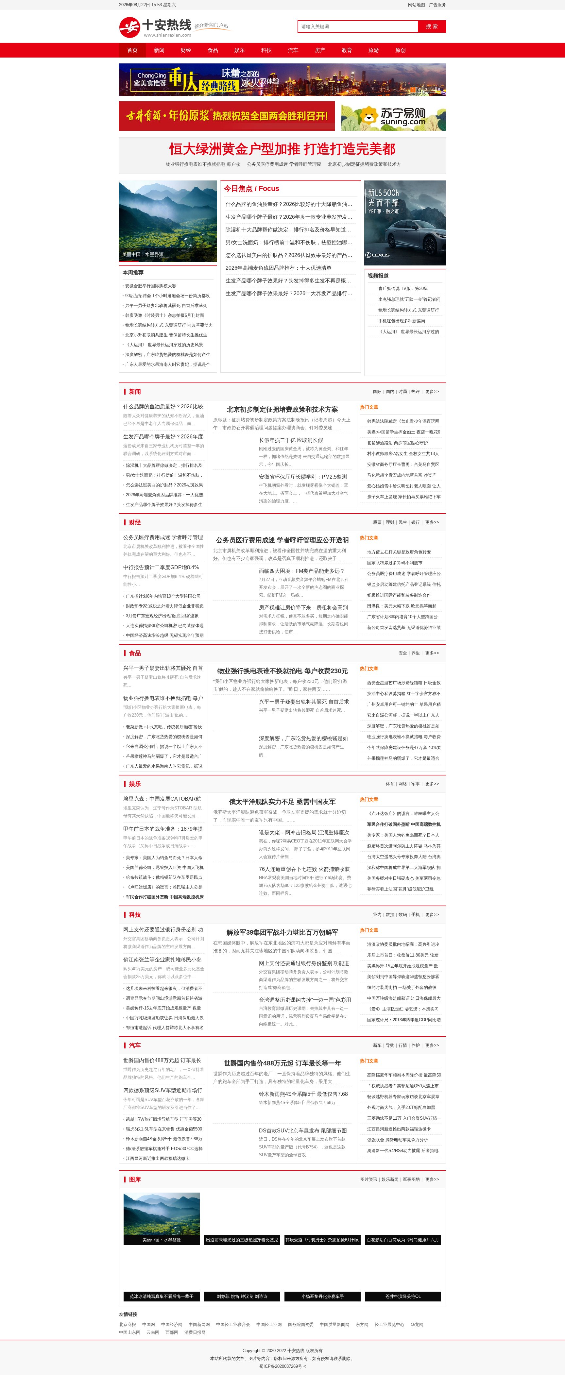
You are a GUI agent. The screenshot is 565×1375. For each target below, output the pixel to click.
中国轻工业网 (269, 1353)
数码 (403, 944)
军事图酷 (411, 1208)
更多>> (432, 420)
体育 (390, 813)
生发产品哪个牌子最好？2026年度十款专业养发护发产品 (163, 467)
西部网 (171, 1361)
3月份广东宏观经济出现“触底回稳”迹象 (162, 645)
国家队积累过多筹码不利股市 (394, 592)
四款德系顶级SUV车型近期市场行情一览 (162, 1121)
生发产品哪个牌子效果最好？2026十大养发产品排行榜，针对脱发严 (305, 293)
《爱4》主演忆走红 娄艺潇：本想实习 (403, 1038)
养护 (415, 1074)
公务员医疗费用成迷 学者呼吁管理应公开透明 (163, 568)
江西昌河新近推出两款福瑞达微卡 (158, 1187)
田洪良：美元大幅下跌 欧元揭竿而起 (402, 635)
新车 (377, 1074)
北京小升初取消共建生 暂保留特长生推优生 (166, 334)
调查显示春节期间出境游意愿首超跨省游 (164, 1027)
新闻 (159, 50)
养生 (415, 682)
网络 (403, 813)
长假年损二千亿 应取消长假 (291, 469)
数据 (390, 944)
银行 (415, 551)
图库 (135, 1209)
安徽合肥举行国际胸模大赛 (150, 285)
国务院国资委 (301, 1353)
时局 (403, 420)
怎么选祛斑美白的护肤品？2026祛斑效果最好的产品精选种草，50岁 (305, 255)
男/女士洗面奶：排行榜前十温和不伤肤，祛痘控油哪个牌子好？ (299, 242)
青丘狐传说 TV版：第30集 (403, 288)
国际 (377, 420)
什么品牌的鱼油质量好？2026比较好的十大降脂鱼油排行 (163, 437)
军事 (415, 813)
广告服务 (437, 4)
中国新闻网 (199, 1353)
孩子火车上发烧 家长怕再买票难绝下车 (404, 526)
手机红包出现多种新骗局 (401, 320)
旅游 (373, 50)
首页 (132, 50)
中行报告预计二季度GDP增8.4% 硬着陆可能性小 (161, 598)
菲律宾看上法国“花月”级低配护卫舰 (400, 918)
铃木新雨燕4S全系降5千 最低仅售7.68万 (164, 1168)
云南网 (152, 1361)
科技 (266, 50)
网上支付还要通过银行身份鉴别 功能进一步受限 (163, 960)
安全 (403, 682)
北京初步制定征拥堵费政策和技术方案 (282, 438)
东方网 (362, 1353)
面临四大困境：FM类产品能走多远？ (302, 600)
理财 (390, 551)
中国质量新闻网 (335, 1353)
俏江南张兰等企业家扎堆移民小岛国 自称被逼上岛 (162, 990)
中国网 (148, 1353)
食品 (213, 50)
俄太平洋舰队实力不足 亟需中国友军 (282, 831)
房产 (320, 50)
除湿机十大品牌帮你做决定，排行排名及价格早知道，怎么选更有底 (304, 229)
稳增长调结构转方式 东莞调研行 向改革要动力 (169, 325)
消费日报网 (195, 1361)
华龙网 (417, 1353)
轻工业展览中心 (389, 1353)
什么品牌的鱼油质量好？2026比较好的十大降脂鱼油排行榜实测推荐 (305, 204)
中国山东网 (129, 1361)
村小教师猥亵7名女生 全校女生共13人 (403, 483)
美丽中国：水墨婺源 (142, 254)
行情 (403, 1074)
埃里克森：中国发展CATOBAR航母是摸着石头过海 (162, 829)
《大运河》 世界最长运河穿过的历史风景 (164, 344)
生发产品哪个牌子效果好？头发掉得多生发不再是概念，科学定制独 (304, 280)
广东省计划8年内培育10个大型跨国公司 (163, 625)
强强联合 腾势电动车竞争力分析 (397, 1169)
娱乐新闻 (390, 1208)
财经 (186, 50)
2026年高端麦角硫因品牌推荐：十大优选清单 (279, 268)
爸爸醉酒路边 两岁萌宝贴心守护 (397, 472)
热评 (415, 420)
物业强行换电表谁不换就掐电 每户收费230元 (163, 729)
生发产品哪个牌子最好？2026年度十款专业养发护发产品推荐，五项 (305, 217)
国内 (390, 420)
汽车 (293, 50)
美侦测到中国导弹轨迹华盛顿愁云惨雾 (403, 1006)
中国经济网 (171, 1353)
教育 (347, 50)
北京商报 (127, 1353)
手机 (415, 944)
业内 (377, 944)
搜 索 (432, 26)
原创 (400, 50)
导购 (390, 1074)
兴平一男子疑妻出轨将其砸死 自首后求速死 (166, 305)
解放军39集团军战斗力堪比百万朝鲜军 (282, 961)
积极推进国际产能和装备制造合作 (399, 624)
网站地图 (416, 4)
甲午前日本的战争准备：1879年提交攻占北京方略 (163, 860)
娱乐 (239, 50)
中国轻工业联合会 (233, 1353)
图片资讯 (368, 1208)
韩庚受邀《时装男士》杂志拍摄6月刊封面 (164, 315)
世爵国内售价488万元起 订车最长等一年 (162, 1091)
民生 (403, 551)
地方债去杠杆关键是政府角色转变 (399, 581)
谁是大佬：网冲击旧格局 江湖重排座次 (304, 862)
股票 (377, 551)
